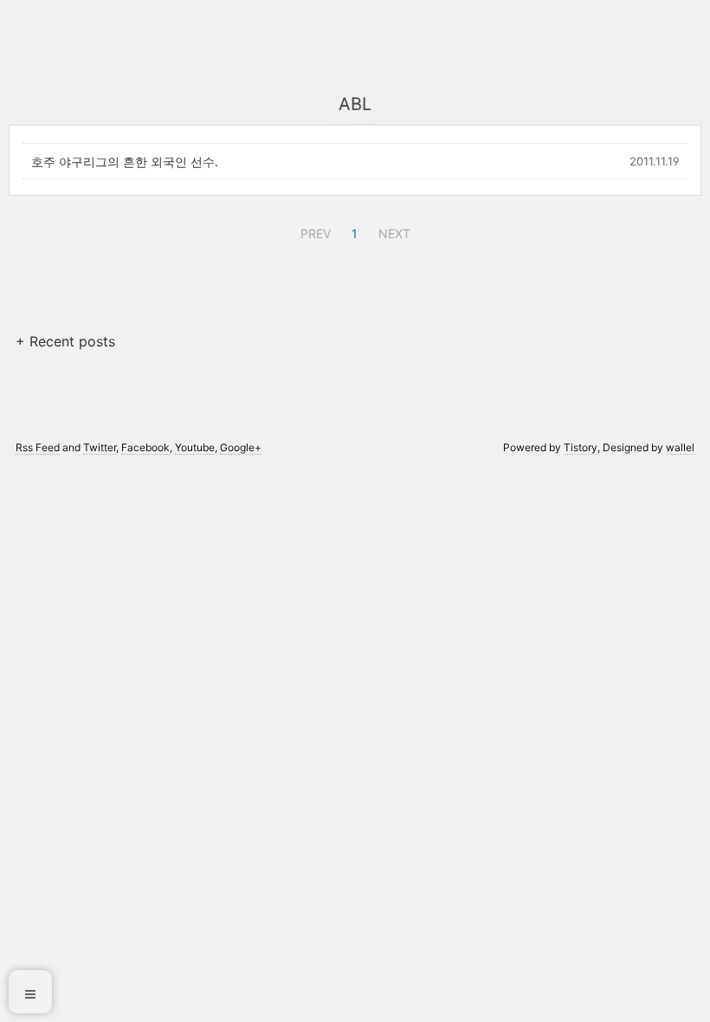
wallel (680, 447)
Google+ (240, 447)
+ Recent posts (65, 341)
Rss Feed (38, 447)
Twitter (99, 447)
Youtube (195, 447)
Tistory (580, 447)
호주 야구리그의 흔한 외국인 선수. (124, 161)
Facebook (145, 447)
